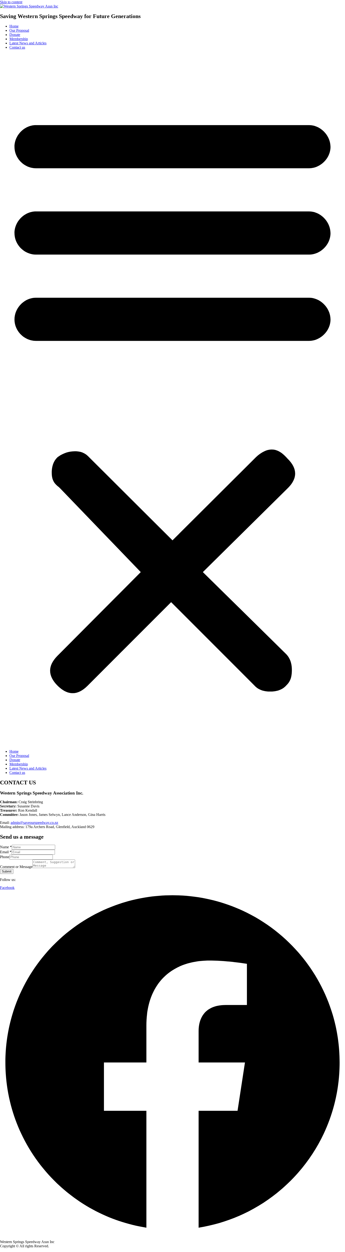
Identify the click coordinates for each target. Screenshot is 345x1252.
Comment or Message (16, 867)
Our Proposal (19, 30)
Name (6, 847)
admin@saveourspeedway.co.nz (34, 823)
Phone (4, 857)
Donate (14, 35)
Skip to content (11, 2)
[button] (172, 399)
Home (14, 26)
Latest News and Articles (27, 43)
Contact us (17, 47)
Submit (7, 871)
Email (6, 852)
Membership (18, 39)
